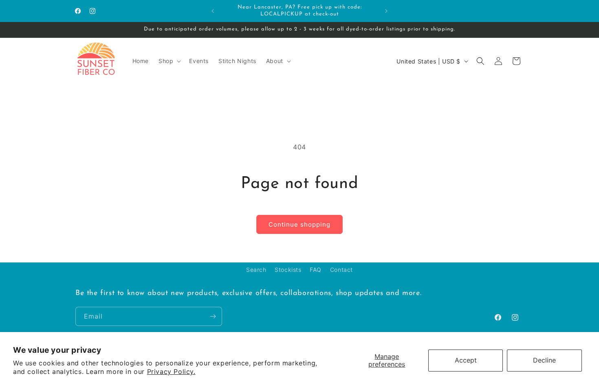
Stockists (288, 269)
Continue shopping (299, 224)
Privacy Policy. (171, 371)
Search (256, 269)
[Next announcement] (386, 11)
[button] (169, 61)
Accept (466, 360)
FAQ (316, 269)
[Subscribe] (213, 316)
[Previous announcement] (213, 11)
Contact (341, 269)
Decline (544, 360)
